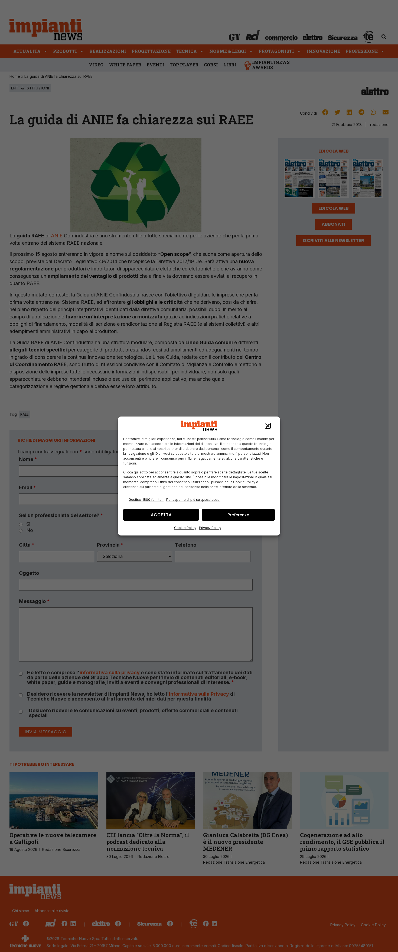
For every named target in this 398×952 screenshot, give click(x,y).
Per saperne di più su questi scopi (193, 500)
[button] (267, 426)
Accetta (161, 515)
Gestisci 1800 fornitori (146, 500)
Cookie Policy (185, 528)
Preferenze (238, 514)
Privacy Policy (210, 528)
